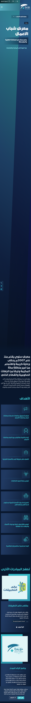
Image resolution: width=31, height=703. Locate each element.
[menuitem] (13, 1)
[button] (14, 17)
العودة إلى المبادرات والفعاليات (15, 48)
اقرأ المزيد (21, 627)
